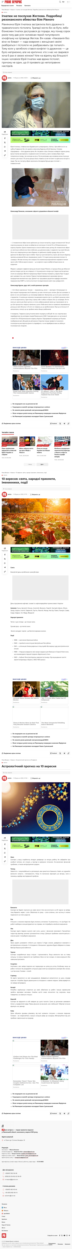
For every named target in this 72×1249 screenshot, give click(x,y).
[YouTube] (64, 1235)
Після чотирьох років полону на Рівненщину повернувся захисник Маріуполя (39, 413)
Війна (21, 443)
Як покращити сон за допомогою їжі (25, 404)
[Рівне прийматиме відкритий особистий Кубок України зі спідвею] (10, 441)
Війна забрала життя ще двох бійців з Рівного (26, 450)
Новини (5, 12)
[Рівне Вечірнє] (16, 2)
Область (64, 443)
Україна (46, 445)
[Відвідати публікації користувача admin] (4, 78)
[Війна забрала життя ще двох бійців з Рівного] (27, 441)
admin (10, 78)
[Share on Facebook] (5, 138)
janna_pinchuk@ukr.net (31, 1155)
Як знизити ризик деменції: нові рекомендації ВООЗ (30, 410)
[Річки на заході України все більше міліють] (45, 441)
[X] (62, 1235)
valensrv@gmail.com (29, 1151)
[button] (3, 2)
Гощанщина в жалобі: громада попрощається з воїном (31, 407)
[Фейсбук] (60, 1235)
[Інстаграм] (67, 1235)
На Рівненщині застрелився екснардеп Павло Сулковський (33, 416)
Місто (10, 443)
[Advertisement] (40, 227)
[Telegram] (69, 1235)
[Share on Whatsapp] (5, 147)
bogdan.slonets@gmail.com (28, 1153)
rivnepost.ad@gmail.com (21, 1157)
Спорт (4, 445)
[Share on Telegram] (5, 151)
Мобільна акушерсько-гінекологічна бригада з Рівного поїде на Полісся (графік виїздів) (62, 452)
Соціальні (58, 445)
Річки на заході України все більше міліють (43, 450)
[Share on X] (5, 142)
